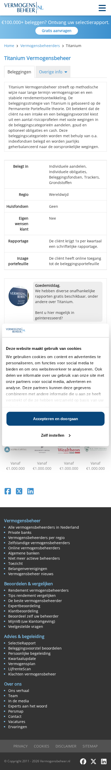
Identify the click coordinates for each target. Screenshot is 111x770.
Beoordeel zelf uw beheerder (33, 616)
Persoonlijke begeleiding (29, 653)
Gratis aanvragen (57, 30)
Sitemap (90, 746)
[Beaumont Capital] (42, 449)
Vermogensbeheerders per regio (36, 537)
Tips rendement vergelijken (32, 595)
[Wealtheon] (69, 449)
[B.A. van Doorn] (95, 449)
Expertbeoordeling (24, 605)
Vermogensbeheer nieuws (30, 573)
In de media (18, 700)
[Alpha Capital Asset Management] (15, 449)
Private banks (19, 532)
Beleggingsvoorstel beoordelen (35, 648)
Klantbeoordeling (23, 611)
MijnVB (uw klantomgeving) (31, 621)
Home (9, 45)
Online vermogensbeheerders (34, 547)
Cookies (41, 746)
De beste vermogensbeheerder (35, 600)
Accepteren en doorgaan (55, 419)
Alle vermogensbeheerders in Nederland (43, 527)
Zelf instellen (52, 435)
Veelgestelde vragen (25, 626)
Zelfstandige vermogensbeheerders (39, 542)
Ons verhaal (18, 690)
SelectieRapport (22, 643)
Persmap (15, 711)
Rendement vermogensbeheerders (38, 590)
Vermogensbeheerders (40, 45)
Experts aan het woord (27, 706)
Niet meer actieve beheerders (34, 558)
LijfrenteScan (19, 668)
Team (13, 695)
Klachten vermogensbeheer (32, 674)
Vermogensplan (21, 663)
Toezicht (15, 563)
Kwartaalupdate (22, 658)
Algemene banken (23, 553)
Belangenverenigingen (27, 568)
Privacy (20, 746)
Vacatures (16, 721)
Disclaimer (66, 746)
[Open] (102, 7)
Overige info (50, 72)
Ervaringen (17, 726)
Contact (14, 716)
